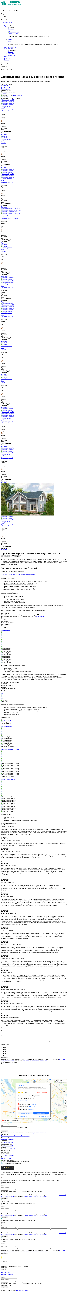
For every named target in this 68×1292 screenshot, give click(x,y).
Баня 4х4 (3, 143)
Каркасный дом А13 (7, 525)
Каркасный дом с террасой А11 (10, 218)
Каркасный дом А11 (7, 287)
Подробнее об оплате (7, 1155)
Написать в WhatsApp (7, 1272)
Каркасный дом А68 (7, 316)
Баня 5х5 (3, 382)
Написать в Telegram (7, 1274)
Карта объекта (40, 616)
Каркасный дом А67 (7, 182)
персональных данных (39, 1133)
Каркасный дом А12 (7, 458)
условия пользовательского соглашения (35, 1060)
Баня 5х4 (3, 251)
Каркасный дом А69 (7, 421)
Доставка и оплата (6, 1158)
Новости (3, 1136)
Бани (6, 96)
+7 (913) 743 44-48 (6, 23)
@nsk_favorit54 (16, 574)
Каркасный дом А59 (7, 110)
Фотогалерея (10, 1136)
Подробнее (4, 134)
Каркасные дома (17, 95)
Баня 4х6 (3, 349)
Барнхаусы (4, 93)
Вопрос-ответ (25, 1136)
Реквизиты (17, 1136)
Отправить (4, 1131)
